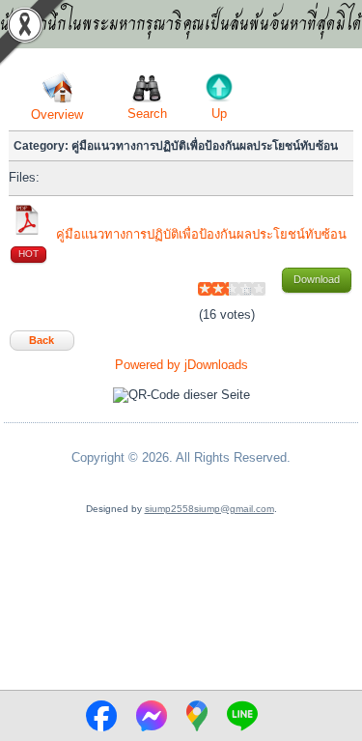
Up (219, 113)
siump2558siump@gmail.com (209, 508)
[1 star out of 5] (204, 289)
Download (316, 279)
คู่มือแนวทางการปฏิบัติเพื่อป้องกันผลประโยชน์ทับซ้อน (201, 234)
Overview (57, 114)
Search (147, 113)
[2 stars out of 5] (211, 289)
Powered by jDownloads (181, 364)
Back (41, 340)
